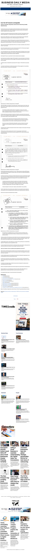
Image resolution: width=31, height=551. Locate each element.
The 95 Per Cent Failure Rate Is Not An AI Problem (25, 478)
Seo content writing (20, 496)
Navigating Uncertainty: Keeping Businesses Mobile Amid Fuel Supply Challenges (7, 377)
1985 (3, 275)
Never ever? (2, 44)
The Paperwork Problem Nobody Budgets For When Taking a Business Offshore (7, 340)
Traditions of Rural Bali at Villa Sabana (21, 339)
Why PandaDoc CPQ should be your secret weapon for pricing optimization (25, 527)
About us (5, 496)
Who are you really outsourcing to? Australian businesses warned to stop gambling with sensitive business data (7, 358)
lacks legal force (5, 286)
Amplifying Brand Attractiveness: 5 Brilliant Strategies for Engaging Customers (21, 409)
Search (11, 497)
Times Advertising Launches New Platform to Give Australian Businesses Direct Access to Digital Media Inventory (4, 531)
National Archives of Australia (14, 103)
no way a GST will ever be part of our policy (18, 42)
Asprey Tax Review (18, 33)
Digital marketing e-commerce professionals (12, 496)
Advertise (29, 496)
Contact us (2, 496)
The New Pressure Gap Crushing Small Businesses (4, 479)
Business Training (2, 547)
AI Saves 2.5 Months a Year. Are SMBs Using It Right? (8, 348)
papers (4, 282)
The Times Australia (18, 497)
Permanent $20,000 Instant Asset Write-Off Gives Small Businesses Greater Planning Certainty (4, 455)
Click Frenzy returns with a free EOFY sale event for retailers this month (14, 480)
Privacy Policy (25, 496)
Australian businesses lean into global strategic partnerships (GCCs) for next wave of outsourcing (25, 455)
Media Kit (14, 497)
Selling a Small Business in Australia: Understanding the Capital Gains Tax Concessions (15, 454)
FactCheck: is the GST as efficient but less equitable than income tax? (14, 248)
